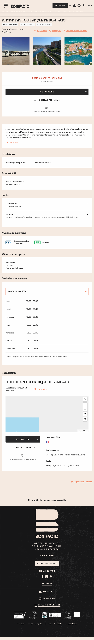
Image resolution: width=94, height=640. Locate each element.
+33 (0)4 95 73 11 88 (47, 549)
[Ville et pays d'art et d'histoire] (44, 615)
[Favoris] (79, 6)
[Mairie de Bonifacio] (34, 615)
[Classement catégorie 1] (77, 615)
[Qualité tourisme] (67, 615)
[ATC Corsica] (20, 615)
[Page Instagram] (47, 577)
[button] (84, 6)
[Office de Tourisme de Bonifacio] (20, 6)
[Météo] (70, 6)
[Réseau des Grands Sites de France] (55, 615)
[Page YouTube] (51, 577)
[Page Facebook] (43, 577)
